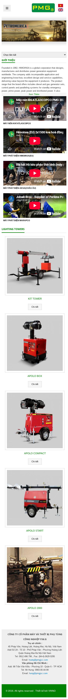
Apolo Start (34, 530)
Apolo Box (35, 376)
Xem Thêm (34, 94)
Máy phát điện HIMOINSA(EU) (18, 156)
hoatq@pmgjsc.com (38, 660)
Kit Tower (35, 298)
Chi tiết (35, 307)
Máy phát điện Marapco (16, 220)
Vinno (52, 690)
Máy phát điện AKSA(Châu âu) (19, 188)
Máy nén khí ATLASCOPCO (17, 123)
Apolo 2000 (35, 608)
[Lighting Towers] (60, 6)
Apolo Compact (35, 453)
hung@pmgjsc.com (38, 673)
